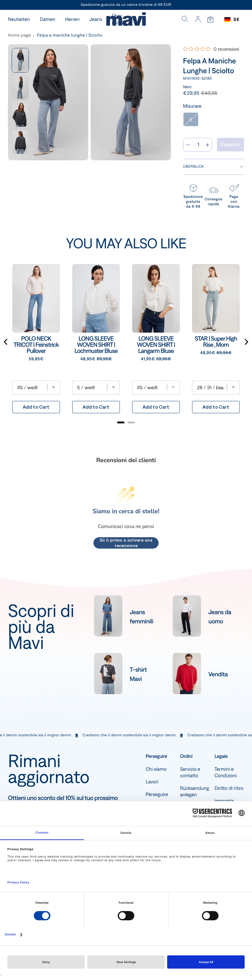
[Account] (198, 20)
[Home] (126, 19)
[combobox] (232, 20)
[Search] (185, 20)
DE (236, 19)
